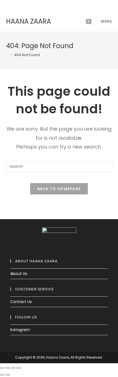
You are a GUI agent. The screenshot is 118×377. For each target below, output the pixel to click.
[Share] (7, 368)
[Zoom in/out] (18, 368)
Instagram (20, 329)
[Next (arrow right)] (7, 375)
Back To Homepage (59, 188)
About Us (18, 273)
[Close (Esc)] (2, 368)
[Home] (7, 54)
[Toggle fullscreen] (13, 368)
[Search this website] (59, 166)
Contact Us (21, 301)
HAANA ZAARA (28, 21)
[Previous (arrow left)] (2, 375)
